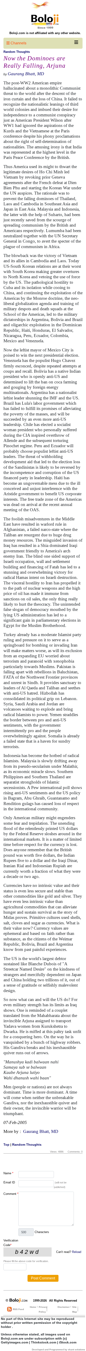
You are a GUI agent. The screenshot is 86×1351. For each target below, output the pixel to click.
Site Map (74, 1309)
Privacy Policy (43, 1309)
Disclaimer (64, 1307)
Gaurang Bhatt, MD (26, 73)
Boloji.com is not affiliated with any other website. (45, 33)
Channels (18, 43)
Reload (76, 1252)
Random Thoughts (16, 52)
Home (33, 1307)
